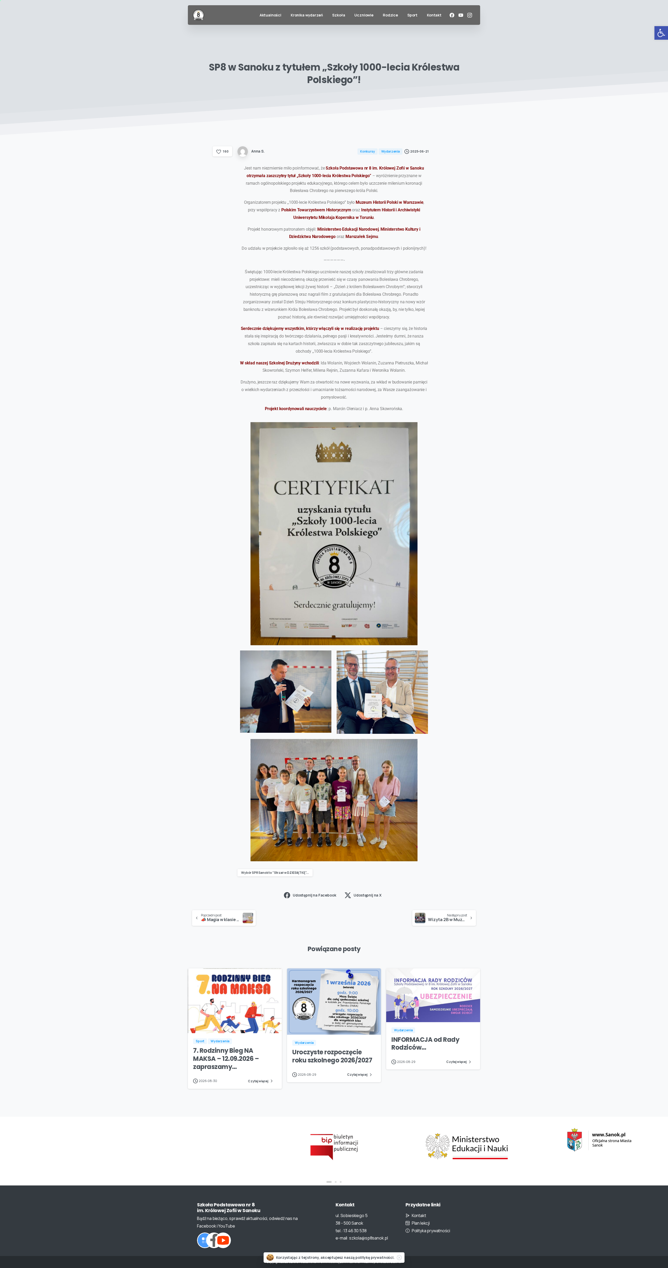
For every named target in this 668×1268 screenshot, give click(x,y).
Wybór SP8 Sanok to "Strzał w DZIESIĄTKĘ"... (275, 872)
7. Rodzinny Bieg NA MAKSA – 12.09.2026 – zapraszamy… (226, 1058)
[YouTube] (460, 15)
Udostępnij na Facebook (314, 895)
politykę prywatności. (375, 1257)
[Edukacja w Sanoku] (466, 1140)
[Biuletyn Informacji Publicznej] (201, 1146)
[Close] (399, 1257)
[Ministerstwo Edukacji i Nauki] (334, 1146)
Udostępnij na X (367, 895)
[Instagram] (469, 15)
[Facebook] (452, 15)
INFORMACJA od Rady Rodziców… (425, 1043)
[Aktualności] (205, 1240)
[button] (661, 33)
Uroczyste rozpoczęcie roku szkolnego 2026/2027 (332, 1056)
